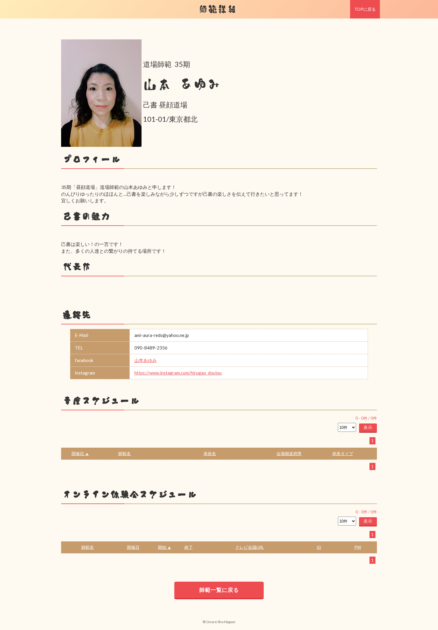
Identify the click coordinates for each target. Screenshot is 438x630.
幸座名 (210, 453)
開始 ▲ (164, 547)
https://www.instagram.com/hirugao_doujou (178, 372)
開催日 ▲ (80, 453)
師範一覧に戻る (219, 589)
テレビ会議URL (249, 547)
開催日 (133, 547)
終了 (188, 547)
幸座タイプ (342, 453)
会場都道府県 (289, 453)
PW (357, 547)
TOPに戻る (365, 9)
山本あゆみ (145, 360)
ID (319, 547)
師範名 (124, 453)
